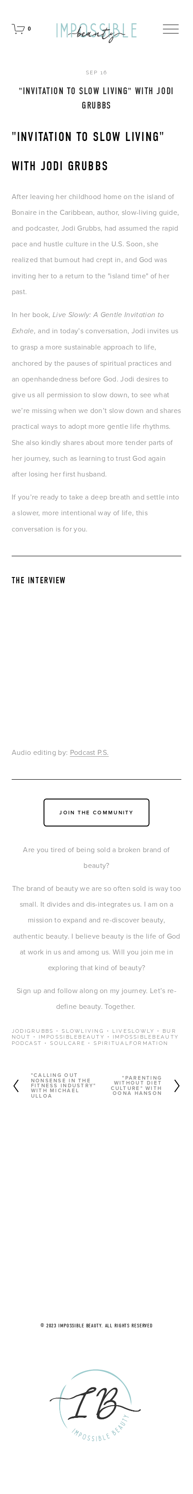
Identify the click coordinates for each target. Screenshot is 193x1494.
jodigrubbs (33, 1031)
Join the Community (96, 812)
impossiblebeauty (72, 1037)
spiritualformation (130, 1043)
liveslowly (133, 1031)
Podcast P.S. (89, 752)
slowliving (82, 1031)
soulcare (67, 1043)
